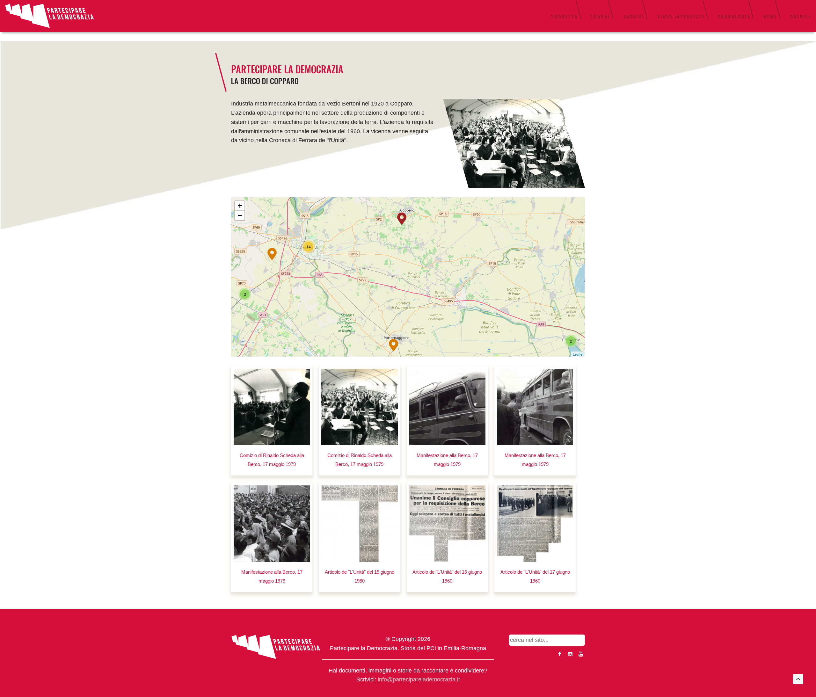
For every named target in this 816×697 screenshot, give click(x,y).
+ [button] (240, 206)
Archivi (634, 16)
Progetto (564, 16)
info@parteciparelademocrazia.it (419, 679)
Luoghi (600, 16)
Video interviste (681, 16)
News (770, 16)
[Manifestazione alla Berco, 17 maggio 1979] (447, 406)
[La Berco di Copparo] (514, 143)
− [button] (240, 215)
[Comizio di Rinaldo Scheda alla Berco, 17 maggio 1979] (271, 406)
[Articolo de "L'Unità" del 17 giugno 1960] (535, 523)
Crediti (801, 16)
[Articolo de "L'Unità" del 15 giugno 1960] (359, 523)
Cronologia (734, 16)
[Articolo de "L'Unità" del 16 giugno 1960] (447, 523)
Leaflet (578, 354)
